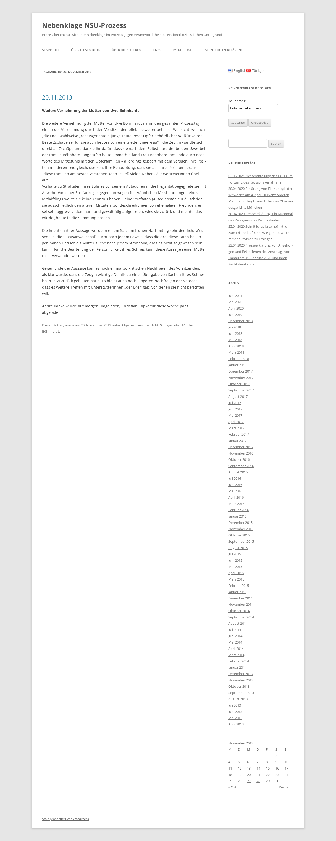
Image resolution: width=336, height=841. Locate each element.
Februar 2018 (238, 358)
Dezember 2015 (240, 522)
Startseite (51, 50)
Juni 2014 (235, 636)
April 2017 (236, 421)
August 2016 (238, 472)
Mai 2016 (235, 491)
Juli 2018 (234, 327)
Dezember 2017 (240, 371)
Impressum (182, 50)
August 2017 (238, 396)
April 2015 (236, 573)
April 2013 (236, 724)
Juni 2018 (235, 333)
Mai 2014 (235, 642)
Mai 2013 (235, 717)
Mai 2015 (235, 566)
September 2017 (241, 390)
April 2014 (236, 648)
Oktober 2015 (239, 535)
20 (249, 774)
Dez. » (283, 787)
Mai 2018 (235, 339)
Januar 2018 (237, 365)
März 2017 (236, 428)
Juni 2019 (235, 314)
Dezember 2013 (240, 673)
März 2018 (236, 352)
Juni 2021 (235, 295)
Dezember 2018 (240, 320)
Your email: (237, 100)
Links (157, 50)
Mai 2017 (235, 415)
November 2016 (240, 453)
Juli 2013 (234, 705)
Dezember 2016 (240, 447)
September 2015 (241, 541)
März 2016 (236, 503)
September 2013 (241, 692)
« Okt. (232, 787)
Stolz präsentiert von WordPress (65, 819)
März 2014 (236, 654)
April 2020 (236, 308)
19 (240, 774)
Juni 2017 (235, 409)
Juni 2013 (235, 711)
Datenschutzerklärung (222, 50)
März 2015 (236, 579)
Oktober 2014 (239, 610)
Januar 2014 (237, 667)
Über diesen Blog (85, 50)
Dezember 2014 (240, 598)
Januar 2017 (237, 440)
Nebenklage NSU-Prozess (84, 25)
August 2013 (238, 699)
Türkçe (257, 70)
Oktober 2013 (239, 686)
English (239, 70)
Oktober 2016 (239, 459)
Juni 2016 (235, 484)
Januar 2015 (237, 591)
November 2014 (240, 604)
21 (258, 774)
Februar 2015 (238, 585)
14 (258, 768)
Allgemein (128, 325)
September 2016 (241, 465)
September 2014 (241, 617)
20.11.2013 (57, 97)
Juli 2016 (234, 478)
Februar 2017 (238, 434)
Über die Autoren (126, 50)
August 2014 (238, 623)
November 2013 (240, 680)
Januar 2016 (237, 516)
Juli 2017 (234, 402)
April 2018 (236, 346)
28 (258, 781)
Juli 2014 (234, 629)
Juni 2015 (235, 560)
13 (249, 768)
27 (249, 781)
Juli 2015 (234, 554)
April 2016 (236, 497)
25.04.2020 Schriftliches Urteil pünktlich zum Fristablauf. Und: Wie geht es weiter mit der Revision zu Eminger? (259, 232)
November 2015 (240, 528)
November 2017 (240, 377)
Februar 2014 (238, 661)
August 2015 (238, 547)
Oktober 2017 (239, 384)
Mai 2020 (235, 302)
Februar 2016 (238, 510)
